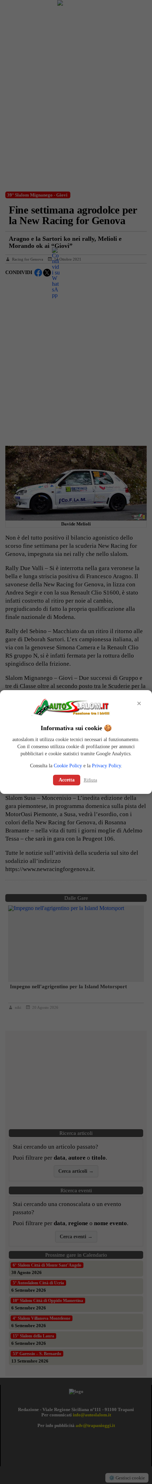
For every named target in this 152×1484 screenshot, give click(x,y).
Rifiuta (90, 780)
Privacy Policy (106, 765)
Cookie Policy (68, 765)
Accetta (67, 780)
